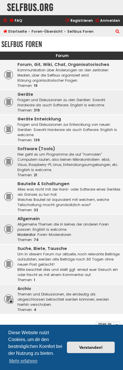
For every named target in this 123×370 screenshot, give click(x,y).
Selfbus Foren (21, 44)
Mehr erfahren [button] (23, 361)
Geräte (25, 94)
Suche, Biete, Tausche (42, 248)
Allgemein (28, 219)
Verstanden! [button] (91, 347)
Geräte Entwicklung (39, 119)
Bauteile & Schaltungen (43, 184)
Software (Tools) (36, 149)
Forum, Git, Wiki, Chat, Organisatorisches (63, 64)
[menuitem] (15, 21)
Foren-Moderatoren (54, 234)
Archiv (24, 288)
